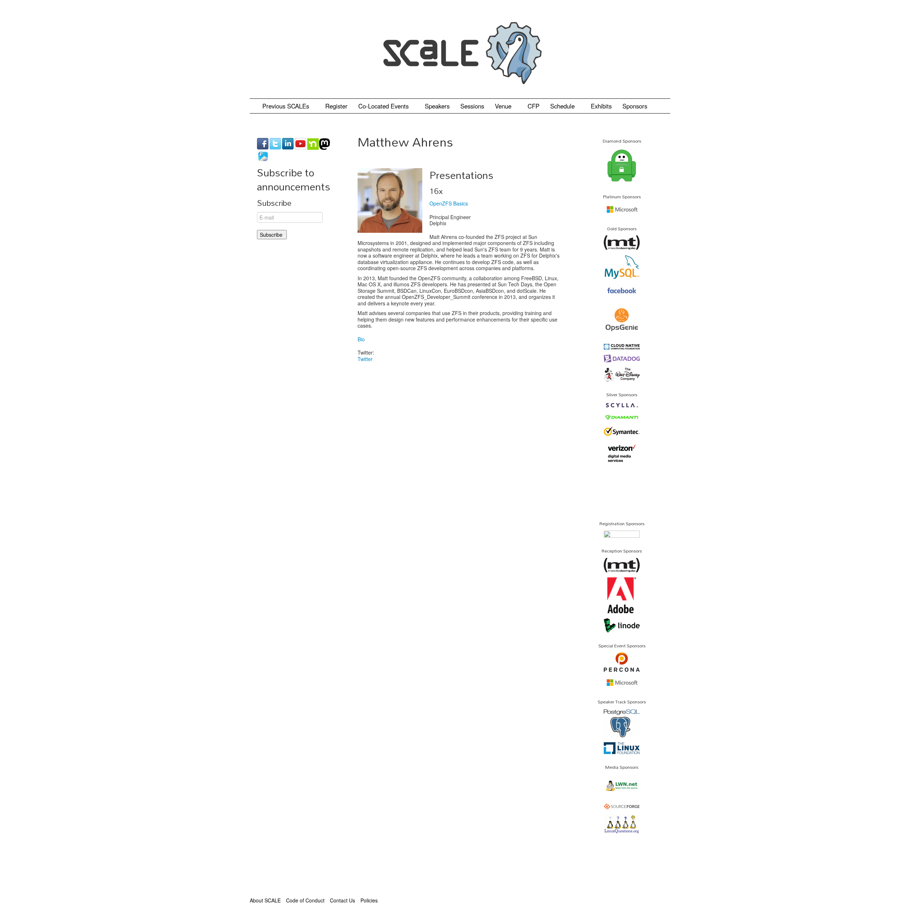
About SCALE (265, 900)
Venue (504, 106)
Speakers (437, 106)
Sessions (472, 106)
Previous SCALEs (286, 106)
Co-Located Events (384, 106)
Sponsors (634, 106)
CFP (533, 106)
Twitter (365, 358)
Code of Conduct (305, 900)
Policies (369, 900)
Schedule (563, 106)
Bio (361, 339)
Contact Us (342, 900)
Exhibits (601, 106)
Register (336, 106)
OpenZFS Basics (448, 203)
